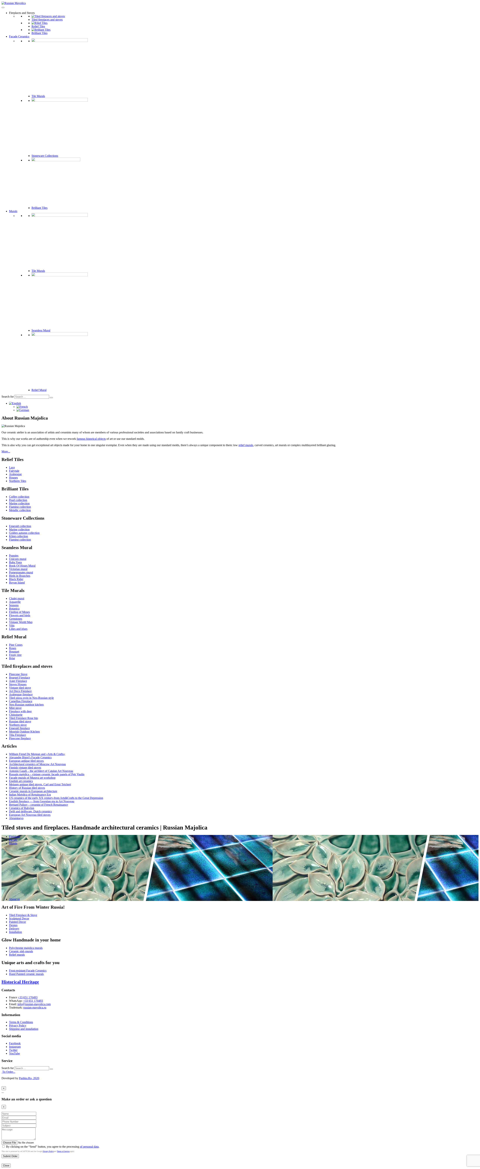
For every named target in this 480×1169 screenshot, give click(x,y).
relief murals (245, 445)
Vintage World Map (20, 622)
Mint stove (15, 708)
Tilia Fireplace (17, 735)
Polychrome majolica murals (26, 947)
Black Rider (16, 579)
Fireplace (14, 836)
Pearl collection (18, 500)
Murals (13, 211)
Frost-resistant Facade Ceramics (27, 970)
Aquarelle (15, 601)
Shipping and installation (23, 1028)
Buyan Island (17, 582)
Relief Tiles (38, 26)
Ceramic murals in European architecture (33, 791)
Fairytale (14, 470)
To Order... (8, 1071)
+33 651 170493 (28, 997)
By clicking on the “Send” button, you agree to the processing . (52, 1146)
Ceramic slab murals (21, 951)
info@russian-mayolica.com (34, 1004)
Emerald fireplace (19, 728)
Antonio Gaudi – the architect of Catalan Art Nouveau (41, 771)
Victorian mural (18, 569)
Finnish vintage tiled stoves (25, 767)
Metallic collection (20, 510)
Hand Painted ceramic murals (26, 974)
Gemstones (15, 618)
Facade (13, 840)
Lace (12, 467)
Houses (13, 477)
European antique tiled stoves (26, 760)
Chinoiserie (15, 714)
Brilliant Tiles (39, 33)
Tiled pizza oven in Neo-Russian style (31, 697)
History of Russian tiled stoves (27, 787)
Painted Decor (17, 921)
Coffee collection (19, 496)
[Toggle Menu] (3, 7)
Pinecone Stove (18, 674)
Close (6, 1165)
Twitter (13, 1050)
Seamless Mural (41, 330)
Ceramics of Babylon (21, 808)
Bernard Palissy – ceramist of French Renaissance (38, 804)
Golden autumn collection (24, 532)
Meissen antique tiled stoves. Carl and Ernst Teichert (40, 784)
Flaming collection (20, 506)
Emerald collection (20, 526)
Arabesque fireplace (21, 694)
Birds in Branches (19, 575)
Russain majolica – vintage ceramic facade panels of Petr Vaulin (46, 774)
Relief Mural (39, 390)
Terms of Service (63, 1151)
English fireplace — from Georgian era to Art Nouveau (41, 801)
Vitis (11, 625)
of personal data (89, 1146)
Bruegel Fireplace (19, 677)
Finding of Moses (19, 612)
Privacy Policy (17, 1025)
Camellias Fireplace (20, 701)
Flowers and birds (19, 615)
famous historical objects (91, 438)
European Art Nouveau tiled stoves (29, 814)
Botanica (14, 608)
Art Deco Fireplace (20, 691)
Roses (12, 648)
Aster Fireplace (18, 681)
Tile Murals (38, 96)
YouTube (14, 1053)
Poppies (13, 555)
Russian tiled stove (20, 721)
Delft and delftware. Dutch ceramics (30, 811)
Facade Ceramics (19, 36)
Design (13, 925)
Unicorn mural (17, 559)
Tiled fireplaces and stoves (47, 19)
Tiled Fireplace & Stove (23, 915)
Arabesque (15, 474)
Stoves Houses (17, 684)
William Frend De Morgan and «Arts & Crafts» (37, 754)
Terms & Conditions (21, 1022)
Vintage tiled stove (20, 687)
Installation (15, 932)
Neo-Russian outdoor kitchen (26, 704)
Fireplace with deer (20, 711)
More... (6, 451)
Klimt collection (18, 536)
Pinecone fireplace (20, 738)
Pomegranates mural (21, 572)
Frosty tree (15, 654)
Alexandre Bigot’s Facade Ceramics (30, 757)
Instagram (15, 1046)
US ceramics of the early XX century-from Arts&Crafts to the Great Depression (56, 798)
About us (14, 899)
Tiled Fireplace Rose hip (23, 718)
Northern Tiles (17, 481)
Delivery (14, 928)
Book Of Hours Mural (22, 565)
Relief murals (17, 954)
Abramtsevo (16, 818)
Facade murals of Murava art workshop (32, 777)
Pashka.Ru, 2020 (29, 1078)
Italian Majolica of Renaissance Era (30, 794)
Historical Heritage (20, 981)
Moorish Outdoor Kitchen (24, 731)
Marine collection (19, 503)
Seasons (14, 605)
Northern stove (18, 724)
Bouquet (14, 651)
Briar (12, 658)
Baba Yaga (15, 562)
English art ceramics (21, 781)
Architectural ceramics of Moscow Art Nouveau (37, 764)
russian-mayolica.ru (34, 1007)
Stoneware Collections (45, 155)
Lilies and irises (18, 628)
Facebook (15, 1043)
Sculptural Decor (19, 918)
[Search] (51, 397)
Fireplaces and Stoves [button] (22, 12)
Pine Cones (15, 644)
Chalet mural (16, 598)
